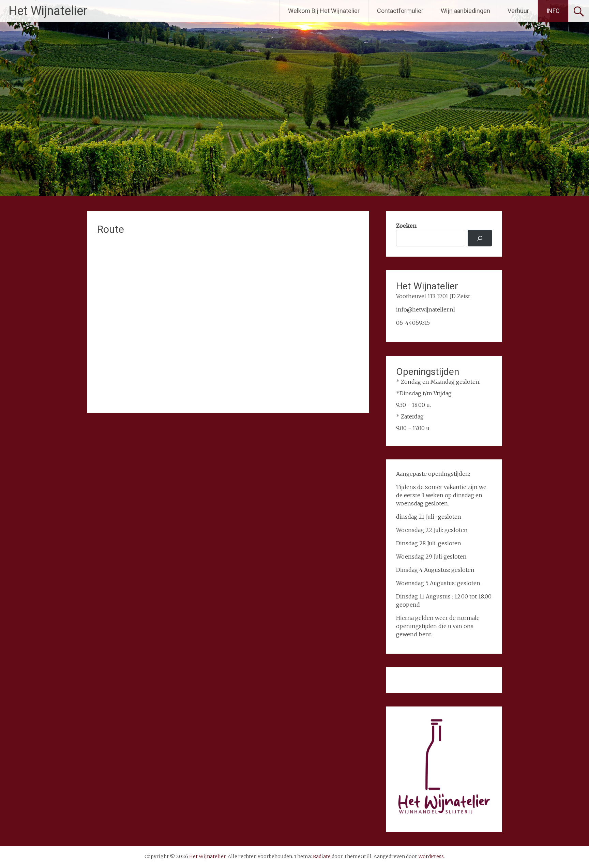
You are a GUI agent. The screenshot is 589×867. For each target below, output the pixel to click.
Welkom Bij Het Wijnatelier (324, 10)
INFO (553, 10)
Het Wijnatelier (48, 11)
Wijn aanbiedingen (465, 10)
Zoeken (406, 225)
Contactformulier (400, 10)
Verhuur (518, 10)
